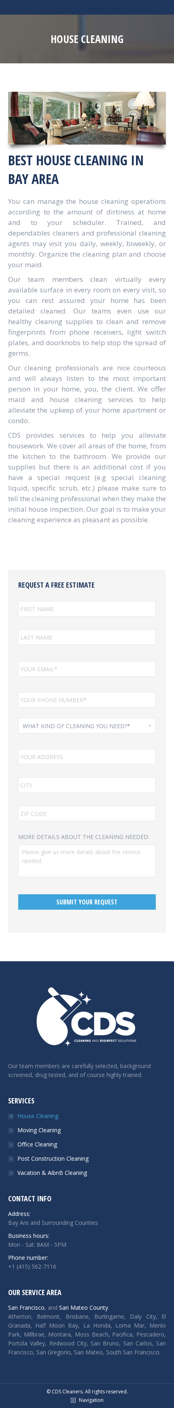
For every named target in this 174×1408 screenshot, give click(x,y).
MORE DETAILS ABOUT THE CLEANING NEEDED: (83, 837)
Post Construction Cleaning (53, 1158)
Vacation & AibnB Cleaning (52, 1173)
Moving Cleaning (39, 1130)
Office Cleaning (37, 1144)
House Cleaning (37, 1116)
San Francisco (26, 1307)
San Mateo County (83, 1307)
